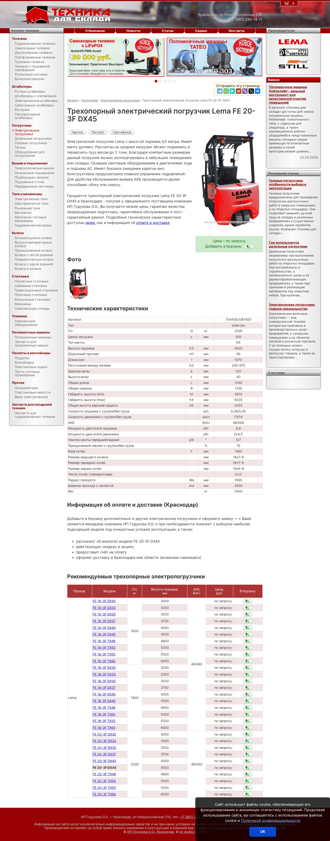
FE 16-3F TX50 (104, 647)
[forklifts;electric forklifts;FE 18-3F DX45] (247, 701)
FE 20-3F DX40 (104, 761)
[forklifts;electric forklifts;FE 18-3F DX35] (247, 681)
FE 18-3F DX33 (104, 674)
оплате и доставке (152, 222)
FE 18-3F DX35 (104, 681)
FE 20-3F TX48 (104, 774)
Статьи (168, 31)
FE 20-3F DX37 (104, 754)
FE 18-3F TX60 (104, 727)
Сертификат (122, 132)
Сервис (201, 31)
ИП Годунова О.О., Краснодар (150, 832)
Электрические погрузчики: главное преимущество (292, 306)
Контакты (237, 31)
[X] (251, 91)
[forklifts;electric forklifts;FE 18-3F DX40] (247, 694)
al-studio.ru (188, 832)
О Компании (95, 31)
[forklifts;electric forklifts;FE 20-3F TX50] (247, 781)
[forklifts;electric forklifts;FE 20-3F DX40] (247, 761)
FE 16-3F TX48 (104, 641)
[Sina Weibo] (238, 91)
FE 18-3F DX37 (104, 687)
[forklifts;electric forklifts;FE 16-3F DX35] (247, 614)
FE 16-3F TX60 (104, 661)
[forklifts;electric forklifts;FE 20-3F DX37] (247, 754)
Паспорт (98, 132)
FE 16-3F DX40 (104, 628)
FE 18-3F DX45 (104, 701)
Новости (133, 31)
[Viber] (245, 91)
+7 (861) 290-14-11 (195, 817)
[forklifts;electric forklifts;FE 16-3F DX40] (247, 627)
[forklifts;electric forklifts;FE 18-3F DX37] (247, 687)
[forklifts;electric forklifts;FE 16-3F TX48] (247, 641)
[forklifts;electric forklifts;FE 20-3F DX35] (247, 747)
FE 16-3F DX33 (104, 608)
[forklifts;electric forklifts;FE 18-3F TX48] (247, 707)
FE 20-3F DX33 (104, 741)
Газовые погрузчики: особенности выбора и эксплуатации (287, 184)
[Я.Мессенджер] (232, 91)
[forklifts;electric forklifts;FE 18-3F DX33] (247, 674)
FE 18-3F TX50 (104, 714)
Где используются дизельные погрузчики (288, 244)
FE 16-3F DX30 (104, 601)
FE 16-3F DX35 (104, 614)
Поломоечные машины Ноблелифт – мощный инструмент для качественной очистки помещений (288, 94)
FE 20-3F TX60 (104, 794)
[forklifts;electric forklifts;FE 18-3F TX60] (247, 727)
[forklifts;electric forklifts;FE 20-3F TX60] (247, 794)
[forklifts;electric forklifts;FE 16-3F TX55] (247, 654)
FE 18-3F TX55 (104, 721)
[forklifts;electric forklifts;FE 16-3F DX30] (247, 601)
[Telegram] (219, 91)
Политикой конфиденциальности (270, 820)
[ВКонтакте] (257, 91)
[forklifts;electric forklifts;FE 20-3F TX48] (247, 774)
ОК (262, 832)
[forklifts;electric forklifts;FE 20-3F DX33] (247, 741)
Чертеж (77, 132)
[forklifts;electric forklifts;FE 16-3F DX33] (247, 608)
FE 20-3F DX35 (104, 747)
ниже (90, 222)
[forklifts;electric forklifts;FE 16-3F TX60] (247, 661)
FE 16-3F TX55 (104, 654)
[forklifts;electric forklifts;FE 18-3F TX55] (247, 721)
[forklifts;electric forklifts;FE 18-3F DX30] (247, 667)
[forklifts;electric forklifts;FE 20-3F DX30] (247, 734)
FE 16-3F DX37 (104, 621)
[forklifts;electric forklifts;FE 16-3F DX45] (247, 634)
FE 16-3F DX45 (104, 634)
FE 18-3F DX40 (104, 694)
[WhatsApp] (226, 91)
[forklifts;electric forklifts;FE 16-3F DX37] (247, 621)
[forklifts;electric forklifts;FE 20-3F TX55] (247, 787)
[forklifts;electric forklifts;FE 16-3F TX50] (247, 647)
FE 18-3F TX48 (104, 707)
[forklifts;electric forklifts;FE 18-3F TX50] (247, 714)
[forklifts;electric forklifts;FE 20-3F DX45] (248, 246)
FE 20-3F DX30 (104, 734)
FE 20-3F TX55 (104, 788)
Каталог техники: (25, 30)
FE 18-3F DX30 (104, 667)
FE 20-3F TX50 (104, 781)
